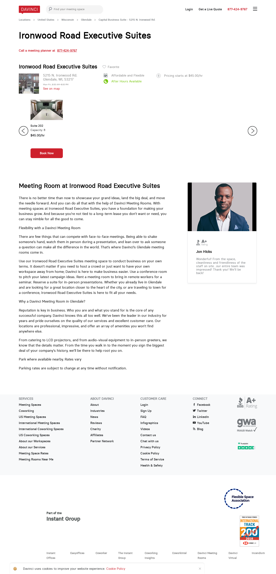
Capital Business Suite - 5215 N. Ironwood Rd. (127, 19)
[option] (46, 131)
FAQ (143, 417)
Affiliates (96, 435)
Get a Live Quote (210, 9)
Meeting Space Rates (33, 453)
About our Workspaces (35, 441)
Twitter (202, 411)
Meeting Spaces (30, 405)
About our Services (32, 447)
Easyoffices (77, 553)
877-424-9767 (237, 9)
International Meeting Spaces (39, 423)
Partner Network (102, 441)
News (94, 417)
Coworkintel (179, 553)
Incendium (258, 553)
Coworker (101, 553)
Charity (95, 429)
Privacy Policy (150, 447)
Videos (145, 429)
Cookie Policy (149, 453)
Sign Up (146, 411)
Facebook (203, 405)
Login (189, 9)
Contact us (148, 435)
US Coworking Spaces (34, 435)
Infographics (149, 423)
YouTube (203, 423)
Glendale (86, 19)
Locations (25, 19)
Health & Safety (151, 465)
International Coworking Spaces (41, 429)
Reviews (96, 423)
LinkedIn (203, 417)
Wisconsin (67, 19)
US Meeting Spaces (32, 417)
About (94, 405)
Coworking (26, 411)
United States (46, 19)
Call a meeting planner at (48, 50)
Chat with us (149, 441)
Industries (97, 411)
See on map (51, 88)
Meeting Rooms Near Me (36, 459)
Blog (200, 429)
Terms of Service (152, 459)
